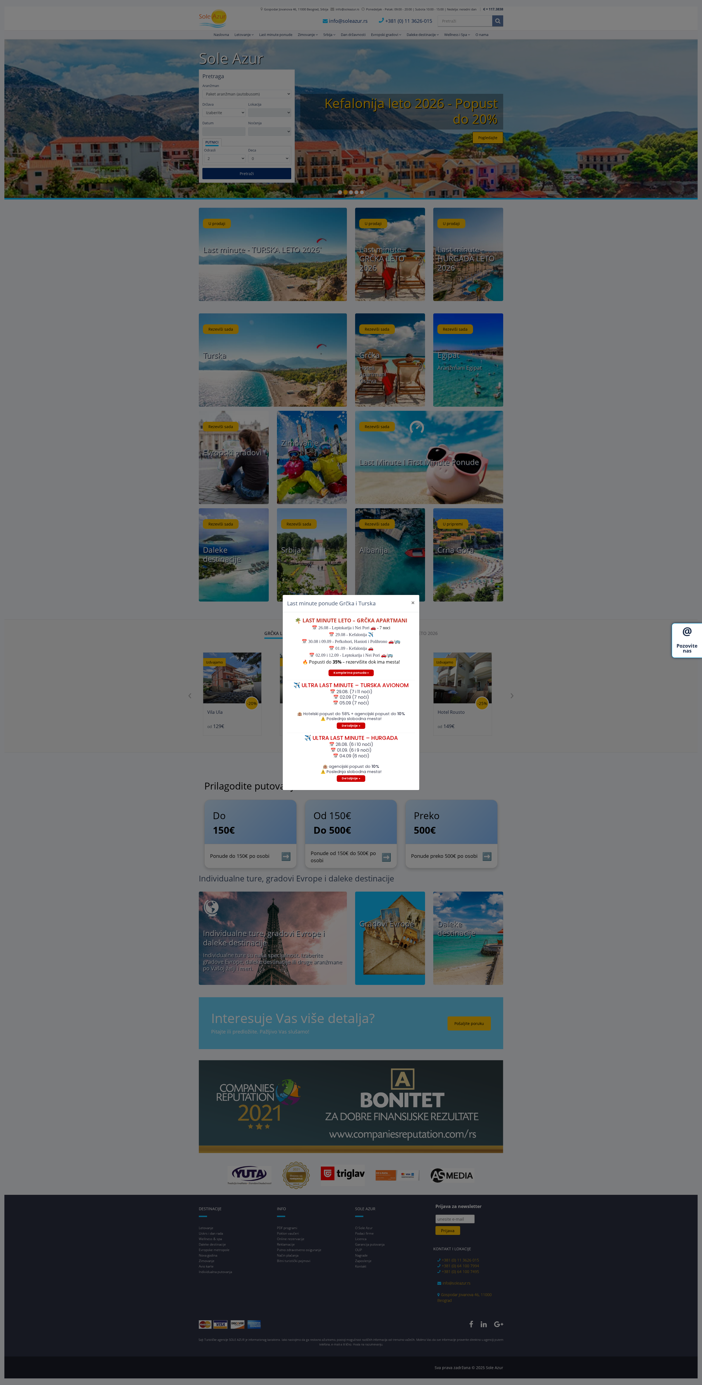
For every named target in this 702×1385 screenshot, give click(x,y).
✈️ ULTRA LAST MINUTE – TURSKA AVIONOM (351, 685)
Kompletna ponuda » (351, 672)
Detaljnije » (351, 725)
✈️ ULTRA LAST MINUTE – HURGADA (351, 738)
